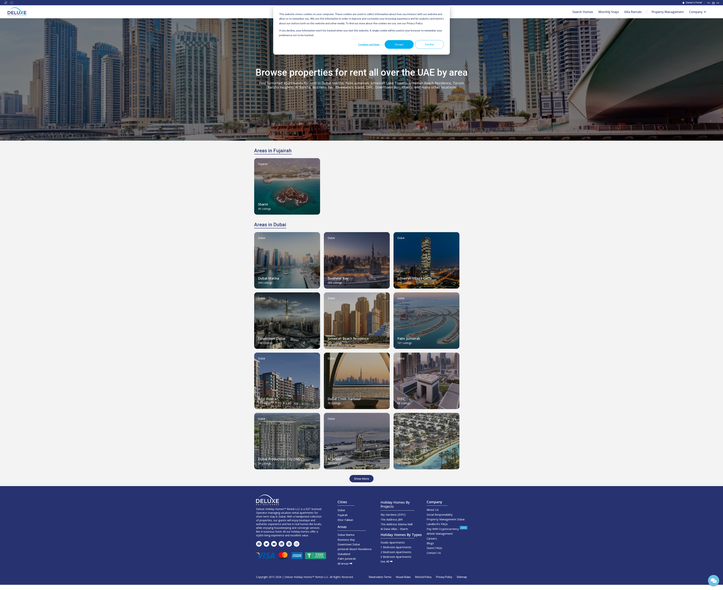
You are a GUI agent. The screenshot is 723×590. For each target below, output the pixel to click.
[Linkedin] (281, 544)
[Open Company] (704, 12)
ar (717, 3)
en (713, 3)
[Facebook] (259, 544)
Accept (399, 44)
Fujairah (263, 164)
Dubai (261, 238)
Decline (429, 44)
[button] (361, 478)
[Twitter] (266, 544)
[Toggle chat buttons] (713, 580)
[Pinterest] (289, 544)
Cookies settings (369, 44)
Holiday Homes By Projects (395, 504)
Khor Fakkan (345, 520)
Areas (342, 526)
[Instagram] (296, 544)
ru (708, 3)
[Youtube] (274, 544)
